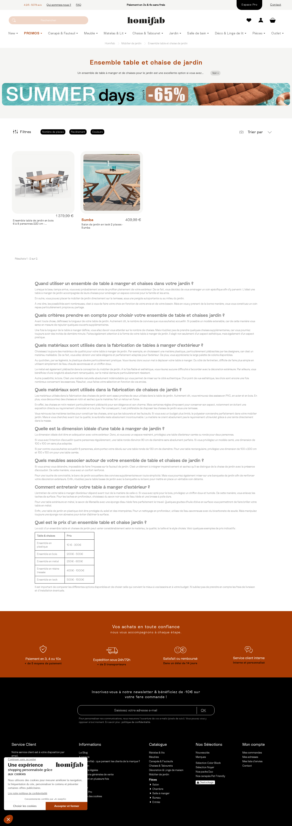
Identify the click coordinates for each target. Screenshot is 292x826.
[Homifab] (146, 21)
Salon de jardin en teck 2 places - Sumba (102, 226)
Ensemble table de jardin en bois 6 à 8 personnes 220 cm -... (33, 222)
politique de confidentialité (136, 722)
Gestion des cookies (90, 796)
